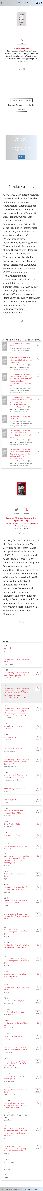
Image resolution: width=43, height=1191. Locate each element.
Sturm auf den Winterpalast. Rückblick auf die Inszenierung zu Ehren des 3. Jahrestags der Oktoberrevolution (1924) (20, 401)
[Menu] (1, 3)
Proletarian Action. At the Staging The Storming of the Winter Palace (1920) (16, 961)
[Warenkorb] (41, 3)
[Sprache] (39, 3)
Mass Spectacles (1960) (12, 835)
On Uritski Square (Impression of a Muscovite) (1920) (16, 975)
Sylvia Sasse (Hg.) (21, 521)
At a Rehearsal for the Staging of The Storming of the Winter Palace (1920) (16, 916)
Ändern (21, 157)
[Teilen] (23, 69)
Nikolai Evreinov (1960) (12, 824)
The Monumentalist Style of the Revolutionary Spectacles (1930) (15, 1048)
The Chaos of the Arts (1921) (14, 1000)
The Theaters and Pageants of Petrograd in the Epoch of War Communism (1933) (15, 1063)
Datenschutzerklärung (31, 1189)
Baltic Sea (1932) (10, 799)
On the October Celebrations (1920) (14, 875)
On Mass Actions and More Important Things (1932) (13, 812)
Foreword (7, 648)
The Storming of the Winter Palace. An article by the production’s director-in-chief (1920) (20, 434)
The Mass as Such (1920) (13, 748)
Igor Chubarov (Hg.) (28, 518)
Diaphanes (21, 3)
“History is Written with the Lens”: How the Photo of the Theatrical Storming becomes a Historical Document (16, 1132)
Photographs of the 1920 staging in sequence (16, 847)
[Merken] (19, 69)
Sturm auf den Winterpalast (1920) (19, 344)
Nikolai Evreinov (21, 48)
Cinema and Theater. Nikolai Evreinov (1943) (14, 1077)
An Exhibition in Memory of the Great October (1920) (15, 901)
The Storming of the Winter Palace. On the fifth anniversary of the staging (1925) (16, 762)
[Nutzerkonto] (37, 3)
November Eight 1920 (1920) (14, 788)
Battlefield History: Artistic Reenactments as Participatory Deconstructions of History (15, 1149)
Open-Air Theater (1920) (13, 726)
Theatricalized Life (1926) (13, 1036)
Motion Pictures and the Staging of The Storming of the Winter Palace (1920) (16, 932)
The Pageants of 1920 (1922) (14, 1012)
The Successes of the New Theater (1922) (16, 1024)
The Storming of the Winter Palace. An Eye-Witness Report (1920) (16, 946)
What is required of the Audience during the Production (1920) (16, 776)
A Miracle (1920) (10, 737)
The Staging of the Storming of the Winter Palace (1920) (15, 888)
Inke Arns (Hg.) (12, 518)
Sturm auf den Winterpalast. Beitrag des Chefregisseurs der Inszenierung (20, 360)
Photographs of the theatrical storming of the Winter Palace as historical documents (16, 1105)
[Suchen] (3, 3)
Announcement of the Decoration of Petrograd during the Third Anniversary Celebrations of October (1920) (16, 859)
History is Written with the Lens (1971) (15, 1091)
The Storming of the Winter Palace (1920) (19, 417)
